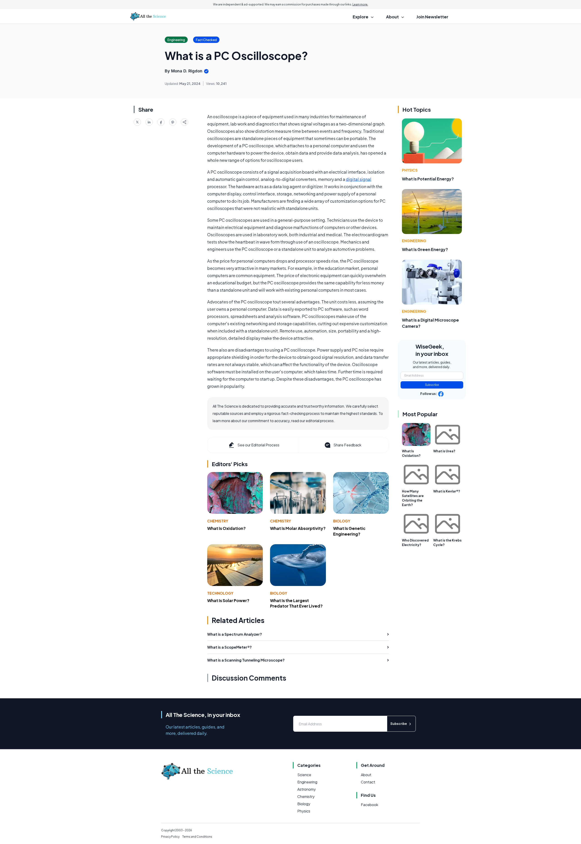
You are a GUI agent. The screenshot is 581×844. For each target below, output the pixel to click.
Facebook (369, 804)
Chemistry (217, 521)
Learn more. (360, 4)
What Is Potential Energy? (428, 178)
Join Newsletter (432, 16)
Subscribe (432, 384)
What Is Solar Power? (228, 600)
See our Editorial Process (258, 445)
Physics (410, 170)
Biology (341, 521)
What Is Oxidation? (226, 528)
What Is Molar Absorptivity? (298, 528)
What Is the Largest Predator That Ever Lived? (296, 603)
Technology (220, 593)
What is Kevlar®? (446, 491)
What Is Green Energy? (425, 249)
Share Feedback (347, 445)
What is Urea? (444, 451)
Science (304, 774)
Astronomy (306, 789)
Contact (368, 782)
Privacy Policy (170, 836)
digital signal (358, 179)
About (366, 774)
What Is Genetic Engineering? (349, 531)
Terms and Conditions (197, 836)
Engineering (414, 240)
